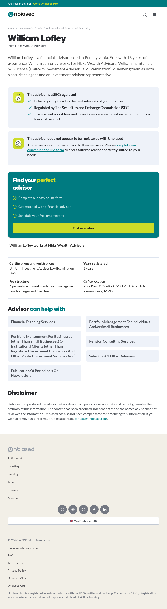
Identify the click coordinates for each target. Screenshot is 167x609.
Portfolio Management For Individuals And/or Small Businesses (119, 324)
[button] (144, 15)
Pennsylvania (26, 28)
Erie (39, 28)
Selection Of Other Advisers (112, 356)
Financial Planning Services (33, 321)
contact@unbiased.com (90, 418)
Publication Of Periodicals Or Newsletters (34, 373)
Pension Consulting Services (112, 341)
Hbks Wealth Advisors (58, 28)
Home (11, 28)
